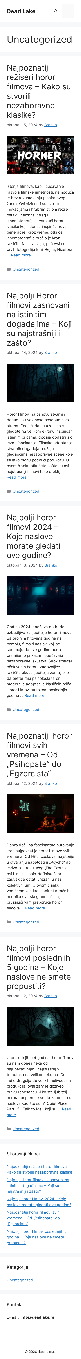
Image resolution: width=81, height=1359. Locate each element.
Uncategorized (26, 269)
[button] (56, 11)
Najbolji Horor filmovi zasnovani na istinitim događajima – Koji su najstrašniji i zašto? (39, 319)
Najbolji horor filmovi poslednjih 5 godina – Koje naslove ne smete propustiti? (39, 967)
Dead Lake (21, 11)
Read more (21, 255)
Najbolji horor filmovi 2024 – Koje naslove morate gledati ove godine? (34, 536)
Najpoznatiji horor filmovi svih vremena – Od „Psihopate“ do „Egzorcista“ (39, 754)
